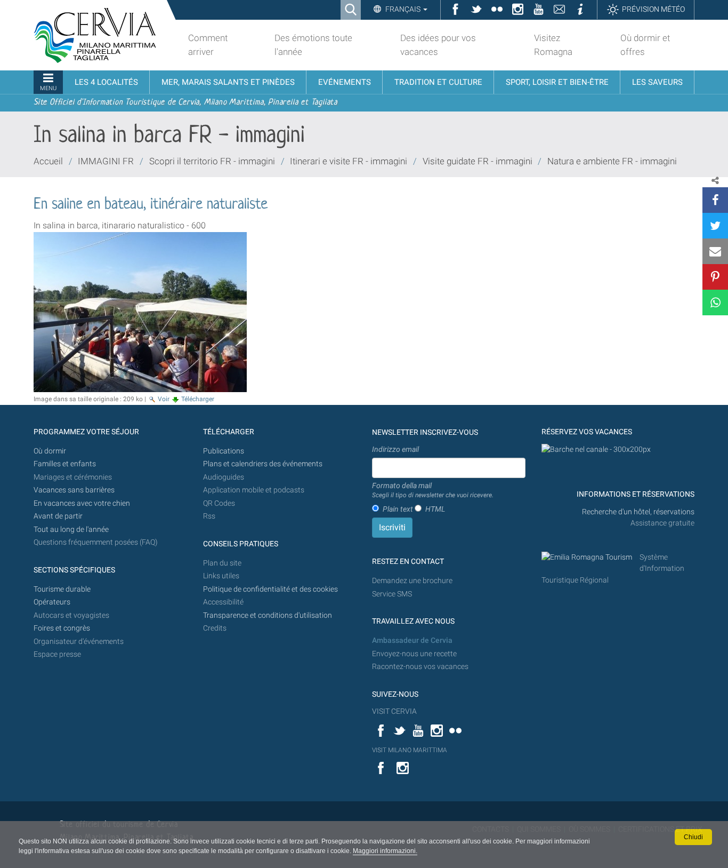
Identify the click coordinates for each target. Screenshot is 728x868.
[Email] (715, 251)
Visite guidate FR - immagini (477, 161)
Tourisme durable (62, 589)
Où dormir (50, 451)
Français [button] (403, 9)
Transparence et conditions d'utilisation (267, 615)
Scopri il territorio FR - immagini (212, 161)
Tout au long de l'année (71, 529)
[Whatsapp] (715, 302)
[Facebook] (715, 200)
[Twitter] (715, 225)
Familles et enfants (65, 463)
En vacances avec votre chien (83, 503)
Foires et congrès (62, 628)
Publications (223, 451)
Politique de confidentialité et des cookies (270, 589)
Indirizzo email (395, 449)
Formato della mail (433, 490)
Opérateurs (52, 602)
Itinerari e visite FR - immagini (348, 161)
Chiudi (693, 837)
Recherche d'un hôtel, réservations (638, 511)
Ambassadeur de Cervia (412, 640)
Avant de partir (58, 516)
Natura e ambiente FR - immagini (612, 161)
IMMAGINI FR (106, 161)
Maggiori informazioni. (385, 851)
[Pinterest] (715, 277)
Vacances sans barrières (74, 490)
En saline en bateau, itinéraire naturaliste (151, 204)
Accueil (48, 161)
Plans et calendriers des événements (262, 463)
